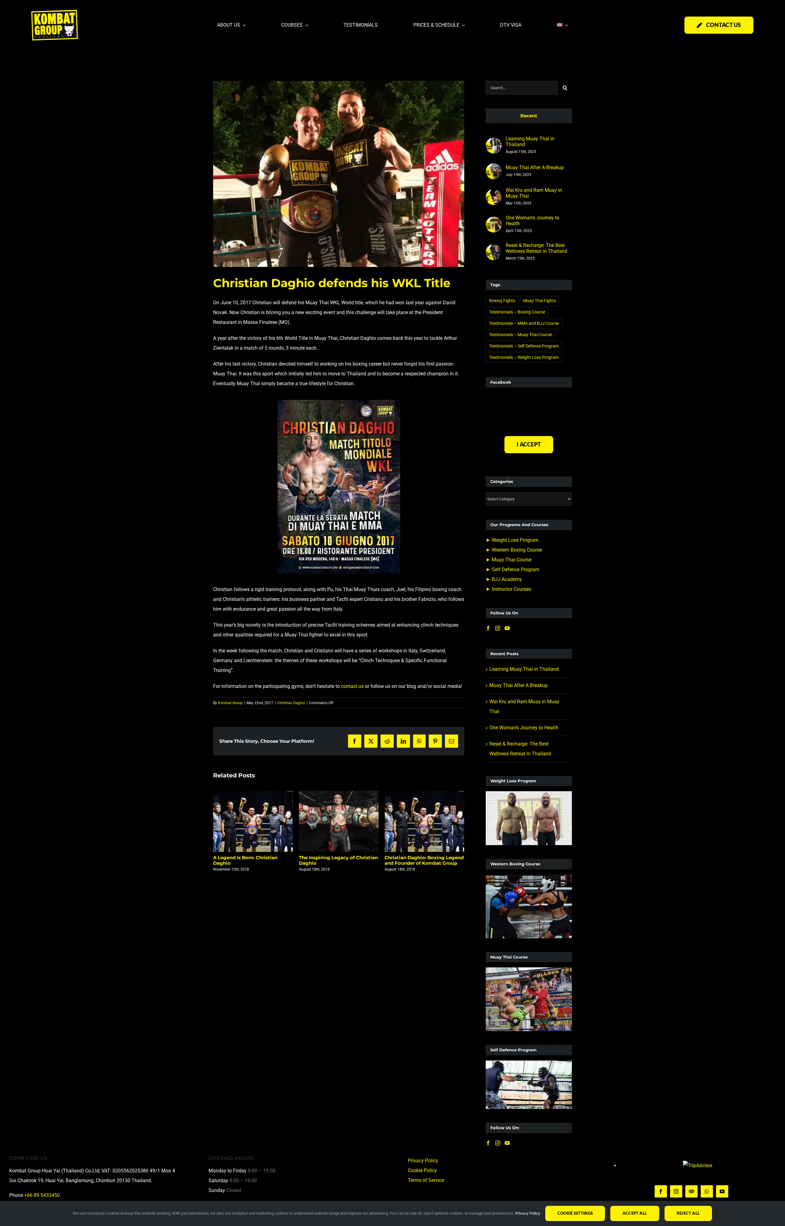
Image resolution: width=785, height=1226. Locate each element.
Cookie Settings (575, 1213)
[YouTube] (507, 628)
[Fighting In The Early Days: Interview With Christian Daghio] (424, 821)
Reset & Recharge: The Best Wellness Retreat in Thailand (536, 248)
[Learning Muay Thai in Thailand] (494, 142)
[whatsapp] (707, 1191)
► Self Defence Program (512, 569)
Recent (528, 116)
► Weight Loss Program (512, 540)
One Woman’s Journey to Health (532, 220)
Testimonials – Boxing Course (517, 312)
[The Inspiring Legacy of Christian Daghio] (253, 821)
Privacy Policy (423, 1160)
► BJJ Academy (504, 579)
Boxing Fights (502, 300)
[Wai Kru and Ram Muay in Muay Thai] (494, 194)
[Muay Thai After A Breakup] (494, 168)
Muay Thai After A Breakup (535, 167)
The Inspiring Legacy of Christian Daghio (252, 860)
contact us (352, 686)
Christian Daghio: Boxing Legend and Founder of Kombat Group (338, 860)
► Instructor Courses (508, 589)
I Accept (529, 444)
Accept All (634, 1213)
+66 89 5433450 (42, 1195)
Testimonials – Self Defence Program (524, 346)
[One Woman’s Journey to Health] (494, 221)
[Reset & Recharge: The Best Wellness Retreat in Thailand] (494, 249)
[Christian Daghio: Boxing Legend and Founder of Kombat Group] (339, 821)
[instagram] (676, 1191)
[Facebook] (488, 628)
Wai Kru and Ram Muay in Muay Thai (534, 193)
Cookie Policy (422, 1170)
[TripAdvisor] (691, 1191)
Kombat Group (230, 703)
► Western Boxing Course (514, 550)
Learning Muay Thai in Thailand (530, 141)
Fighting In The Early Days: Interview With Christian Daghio (423, 860)
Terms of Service (426, 1180)
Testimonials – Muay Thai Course (520, 334)
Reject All (688, 1213)
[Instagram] (497, 628)
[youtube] (722, 1191)
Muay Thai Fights (539, 300)
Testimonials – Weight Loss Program (524, 357)
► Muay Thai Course (508, 560)
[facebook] (661, 1191)
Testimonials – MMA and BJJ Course (524, 323)
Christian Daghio (291, 703)
